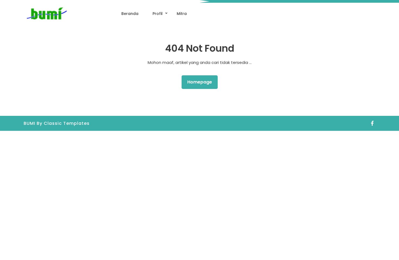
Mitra (182, 13)
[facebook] (372, 123)
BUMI (30, 123)
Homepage (201, 82)
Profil (158, 13)
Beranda (129, 13)
